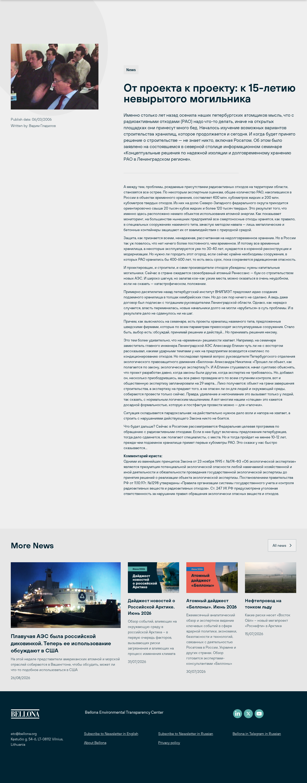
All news (279, 545)
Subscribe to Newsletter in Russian (185, 734)
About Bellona (95, 743)
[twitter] (248, 713)
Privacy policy (169, 743)
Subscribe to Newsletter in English (111, 734)
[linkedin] (237, 713)
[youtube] (259, 713)
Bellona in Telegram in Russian (257, 734)
